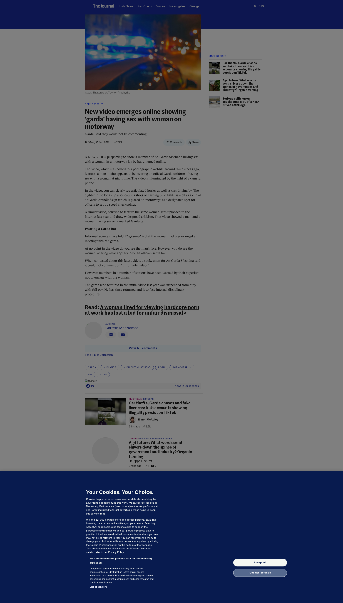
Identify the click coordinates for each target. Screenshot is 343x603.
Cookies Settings (260, 572)
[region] (171, 537)
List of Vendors (98, 586)
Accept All (260, 562)
